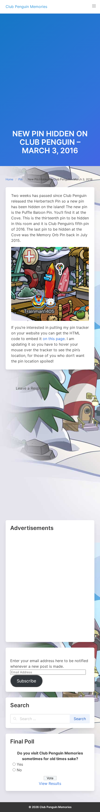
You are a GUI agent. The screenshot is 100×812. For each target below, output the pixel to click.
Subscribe (26, 680)
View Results (50, 783)
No (19, 770)
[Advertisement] (50, 77)
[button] (94, 6)
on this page (54, 338)
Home (9, 179)
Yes (20, 764)
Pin (20, 179)
